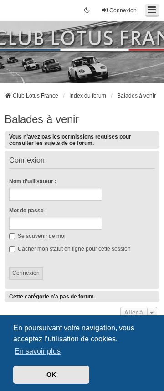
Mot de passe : (28, 210)
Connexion (27, 160)
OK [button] (51, 374)
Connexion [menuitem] (123, 10)
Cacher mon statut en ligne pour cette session (73, 249)
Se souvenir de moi (41, 236)
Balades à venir (42, 119)
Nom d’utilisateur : (32, 181)
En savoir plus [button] (38, 351)
